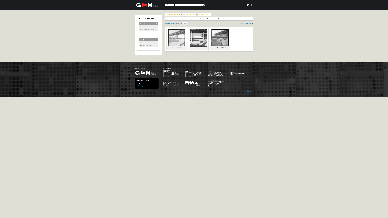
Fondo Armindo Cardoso (147, 29)
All (140, 26)
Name (142, 39)
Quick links (248, 4)
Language (251, 4)
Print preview (171, 23)
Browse (169, 5)
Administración (249, 91)
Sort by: (243, 23)
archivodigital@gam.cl (143, 86)
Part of (143, 23)
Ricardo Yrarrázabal (145, 45)
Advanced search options (209, 19)
